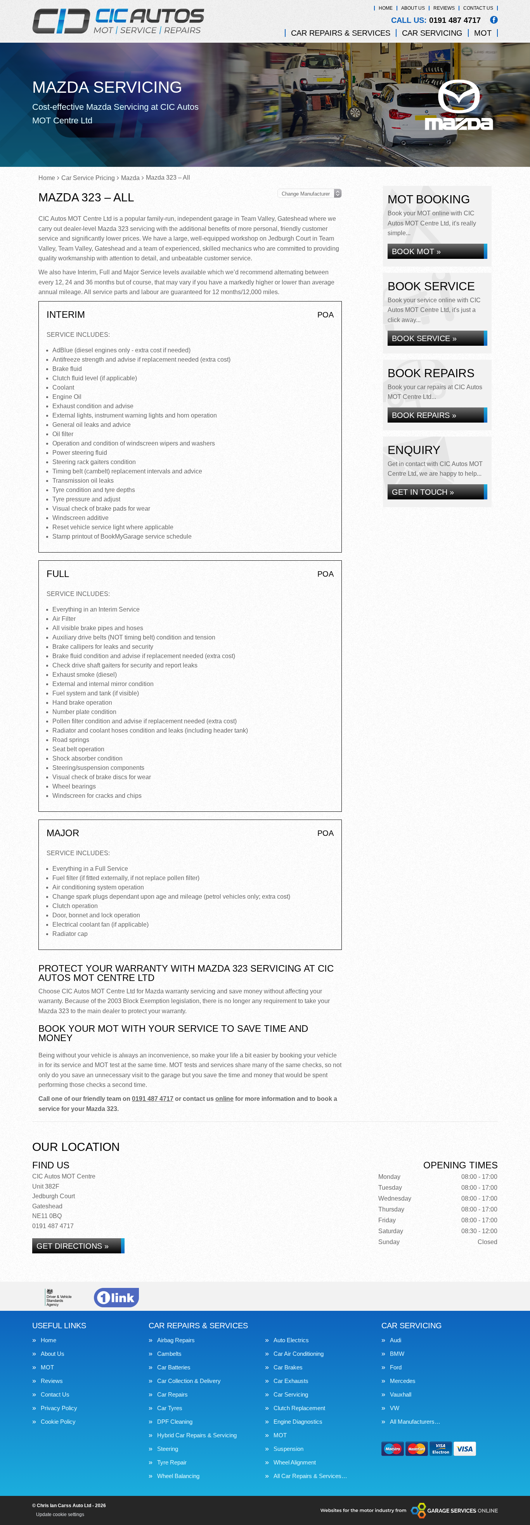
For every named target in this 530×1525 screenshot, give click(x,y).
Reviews (444, 8)
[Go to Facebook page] (494, 20)
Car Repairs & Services (340, 33)
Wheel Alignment (295, 1462)
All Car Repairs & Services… (310, 1476)
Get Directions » (72, 1246)
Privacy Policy (59, 1408)
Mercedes (403, 1381)
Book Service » (424, 338)
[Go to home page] (118, 21)
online (224, 1098)
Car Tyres (169, 1408)
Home (386, 8)
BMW (397, 1354)
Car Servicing (432, 33)
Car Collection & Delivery (189, 1381)
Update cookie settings (60, 1514)
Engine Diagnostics (298, 1421)
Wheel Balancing (178, 1476)
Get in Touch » (423, 492)
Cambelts (169, 1354)
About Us (413, 8)
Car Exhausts (291, 1381)
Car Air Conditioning (299, 1354)
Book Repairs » (424, 415)
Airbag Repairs (176, 1340)
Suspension (288, 1449)
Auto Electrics (291, 1340)
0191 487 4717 (436, 20)
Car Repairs (172, 1394)
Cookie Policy (58, 1421)
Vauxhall (400, 1394)
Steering (167, 1449)
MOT (483, 33)
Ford (396, 1367)
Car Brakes (288, 1367)
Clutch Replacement (299, 1408)
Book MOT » (416, 251)
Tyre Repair (172, 1462)
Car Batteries (174, 1367)
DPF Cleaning (174, 1421)
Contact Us (478, 8)
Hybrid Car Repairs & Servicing (197, 1435)
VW (394, 1408)
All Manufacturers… (415, 1421)
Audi (395, 1340)
